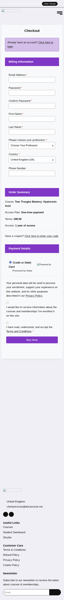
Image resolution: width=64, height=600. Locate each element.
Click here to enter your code (41, 236)
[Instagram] (5, 514)
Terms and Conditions (18, 331)
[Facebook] (11, 514)
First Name (16, 113)
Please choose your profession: (28, 140)
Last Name (16, 127)
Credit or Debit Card (20, 264)
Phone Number (17, 168)
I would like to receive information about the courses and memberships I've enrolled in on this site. (31, 311)
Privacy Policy (34, 295)
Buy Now (32, 339)
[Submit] (55, 592)
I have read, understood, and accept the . (29, 329)
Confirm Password (20, 100)
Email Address (18, 74)
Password (15, 87)
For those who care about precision (23, 3)
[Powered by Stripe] (46, 264)
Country (14, 154)
